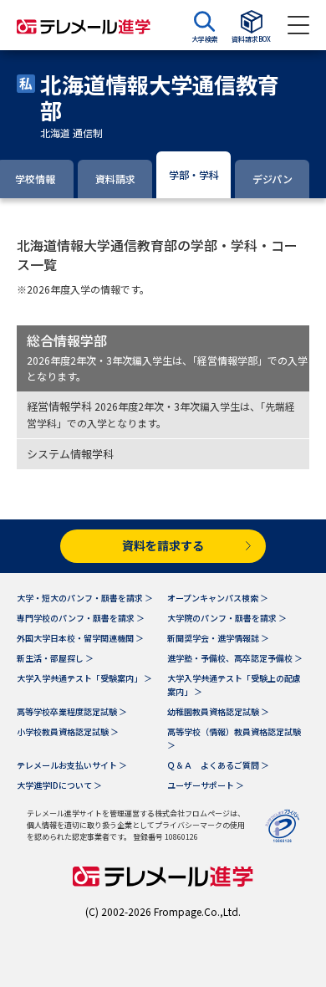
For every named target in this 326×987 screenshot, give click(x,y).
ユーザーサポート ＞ (205, 785)
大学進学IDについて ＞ (59, 785)
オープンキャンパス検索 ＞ (217, 597)
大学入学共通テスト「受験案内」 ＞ (84, 678)
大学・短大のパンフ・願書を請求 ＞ (85, 597)
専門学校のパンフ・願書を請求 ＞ (81, 617)
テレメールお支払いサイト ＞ (72, 765)
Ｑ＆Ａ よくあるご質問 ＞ (218, 765)
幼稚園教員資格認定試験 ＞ (218, 711)
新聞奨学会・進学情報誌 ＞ (218, 638)
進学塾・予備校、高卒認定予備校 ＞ (235, 658)
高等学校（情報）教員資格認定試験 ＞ (234, 738)
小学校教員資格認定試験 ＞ (68, 731)
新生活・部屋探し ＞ (55, 658)
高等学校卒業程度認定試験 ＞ (72, 711)
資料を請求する (163, 545)
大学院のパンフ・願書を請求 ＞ (227, 617)
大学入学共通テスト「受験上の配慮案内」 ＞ (234, 685)
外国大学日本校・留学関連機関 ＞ (80, 638)
